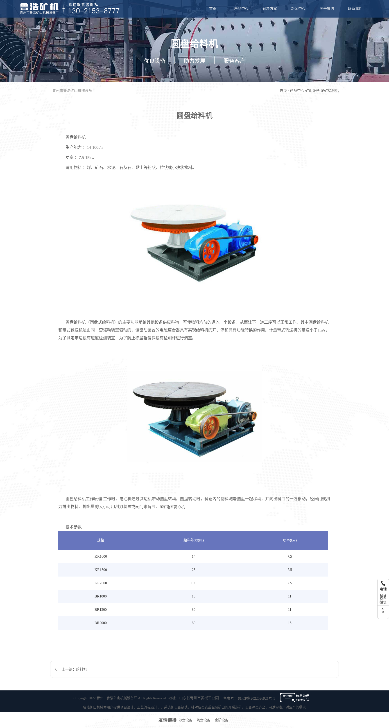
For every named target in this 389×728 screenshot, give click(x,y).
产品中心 (241, 9)
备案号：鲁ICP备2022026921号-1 (249, 698)
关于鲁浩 (327, 9)
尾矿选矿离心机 (172, 507)
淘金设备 (203, 720)
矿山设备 (312, 90)
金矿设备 (221, 720)
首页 (212, 9)
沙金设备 (185, 720)
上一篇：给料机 (74, 669)
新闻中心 (298, 9)
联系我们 (355, 9)
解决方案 (269, 9)
